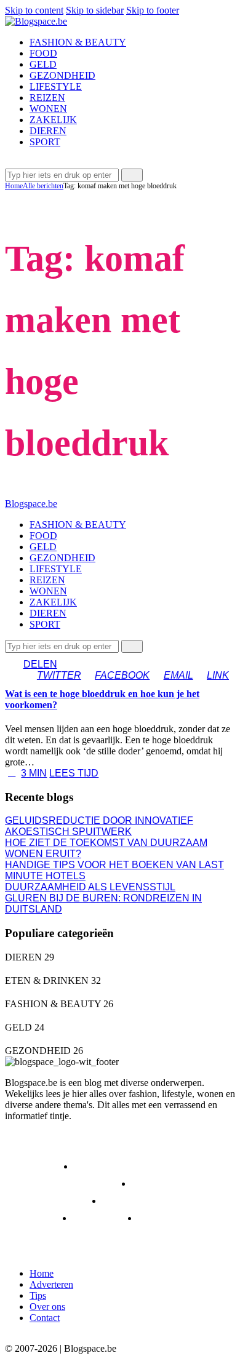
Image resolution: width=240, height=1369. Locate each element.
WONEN (169, 1218)
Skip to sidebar (95, 10)
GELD (157, 1183)
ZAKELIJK (40, 1235)
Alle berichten (43, 186)
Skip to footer (152, 10)
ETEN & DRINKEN (128, 1166)
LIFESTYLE (140, 1200)
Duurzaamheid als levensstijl (90, 887)
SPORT (102, 1218)
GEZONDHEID (50, 1200)
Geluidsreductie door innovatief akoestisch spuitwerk (99, 826)
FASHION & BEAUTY (65, 1183)
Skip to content (34, 10)
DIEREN (36, 1166)
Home (14, 186)
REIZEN (35, 1218)
